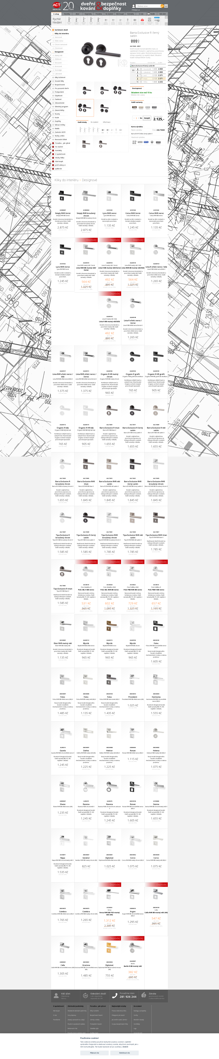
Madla (57, 128)
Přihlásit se (136, 10)
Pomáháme (56, 1020)
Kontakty (58, 150)
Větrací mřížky (60, 125)
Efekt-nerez (59, 41)
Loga (135, 1028)
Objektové (58, 96)
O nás (55, 1015)
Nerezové (58, 37)
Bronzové (58, 66)
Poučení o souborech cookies (76, 1024)
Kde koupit (59, 161)
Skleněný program (61, 106)
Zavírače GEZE (60, 132)
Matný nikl (58, 55)
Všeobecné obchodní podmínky (77, 1011)
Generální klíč (138, 1033)
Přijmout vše (94, 1053)
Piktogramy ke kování (118, 1015)
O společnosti (60, 154)
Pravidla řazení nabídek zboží (77, 1033)
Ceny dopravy (72, 1015)
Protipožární (59, 92)
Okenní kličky (59, 110)
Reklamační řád (72, 1028)
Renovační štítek (61, 139)
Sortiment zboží (61, 30)
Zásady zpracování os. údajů (76, 1020)
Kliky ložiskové (60, 77)
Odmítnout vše (124, 1053)
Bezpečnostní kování (96, 1015)
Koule (57, 117)
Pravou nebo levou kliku (119, 1011)
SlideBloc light (94, 1028)
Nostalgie (58, 70)
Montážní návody (139, 1020)
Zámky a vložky (94, 1020)
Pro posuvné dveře (62, 88)
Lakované (58, 74)
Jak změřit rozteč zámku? (119, 1020)
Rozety (57, 114)
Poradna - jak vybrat (62, 143)
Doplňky (58, 121)
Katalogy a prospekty (140, 1011)
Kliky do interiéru (62, 33)
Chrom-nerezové (61, 44)
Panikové (58, 99)
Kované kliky (59, 81)
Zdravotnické (59, 103)
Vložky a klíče (59, 136)
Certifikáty (137, 1024)
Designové (59, 52)
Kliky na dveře (94, 1011)
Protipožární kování (96, 1024)
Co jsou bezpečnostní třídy (120, 1024)
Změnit (125, 1047)
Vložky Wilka (59, 158)
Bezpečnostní (60, 85)
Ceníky (136, 1015)
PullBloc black (94, 1033)
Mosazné (58, 63)
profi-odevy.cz (60, 165)
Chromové (59, 48)
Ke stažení (59, 147)
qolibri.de (58, 169)
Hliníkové (58, 59)
